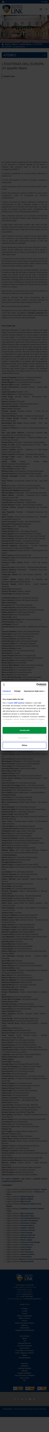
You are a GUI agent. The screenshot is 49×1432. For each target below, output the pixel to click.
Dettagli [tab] (17, 691)
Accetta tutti (24, 730)
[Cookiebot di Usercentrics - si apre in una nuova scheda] (36, 684)
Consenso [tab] (7, 691)
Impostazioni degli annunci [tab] (35, 691)
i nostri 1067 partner (15, 703)
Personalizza (23, 738)
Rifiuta (24, 745)
